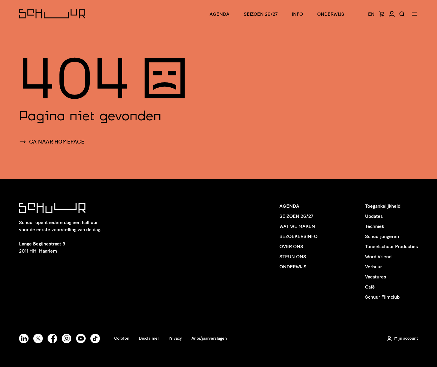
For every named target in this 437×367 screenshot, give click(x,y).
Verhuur (373, 267)
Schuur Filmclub (382, 297)
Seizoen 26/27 (261, 14)
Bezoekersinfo (298, 236)
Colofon (121, 338)
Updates (374, 216)
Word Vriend (378, 256)
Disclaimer (149, 338)
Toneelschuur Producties (391, 246)
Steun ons (292, 256)
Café (370, 287)
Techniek (374, 226)
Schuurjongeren (382, 236)
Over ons (291, 246)
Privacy (175, 338)
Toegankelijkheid (382, 206)
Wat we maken (297, 226)
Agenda (219, 14)
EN (371, 14)
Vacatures (375, 277)
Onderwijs (330, 14)
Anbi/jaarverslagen (209, 338)
